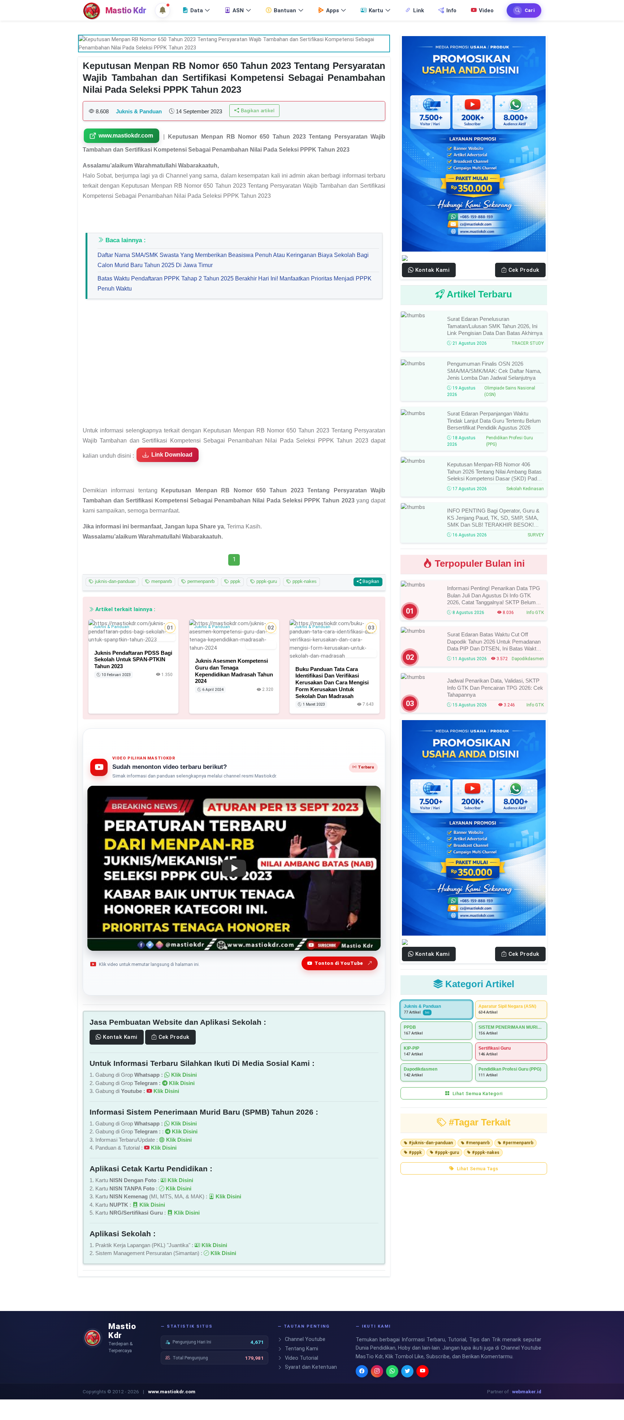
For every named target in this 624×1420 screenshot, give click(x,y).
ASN (238, 10)
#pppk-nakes (485, 1152)
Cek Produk (173, 1037)
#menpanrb (478, 1142)
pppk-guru (266, 581)
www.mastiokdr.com (126, 135)
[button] (162, 10)
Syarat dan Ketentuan (310, 1367)
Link (418, 10)
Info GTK (535, 612)
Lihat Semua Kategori (477, 1093)
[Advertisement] (234, 366)
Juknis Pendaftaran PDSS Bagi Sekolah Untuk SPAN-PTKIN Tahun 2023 (133, 659)
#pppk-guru (447, 1152)
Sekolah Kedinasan (525, 488)
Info (451, 10)
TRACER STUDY (527, 343)
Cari (530, 10)
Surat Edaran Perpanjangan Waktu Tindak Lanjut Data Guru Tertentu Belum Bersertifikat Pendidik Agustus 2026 (494, 420)
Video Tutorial (300, 1358)
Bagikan (370, 581)
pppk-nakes (304, 581)
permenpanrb (200, 581)
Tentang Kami (300, 1349)
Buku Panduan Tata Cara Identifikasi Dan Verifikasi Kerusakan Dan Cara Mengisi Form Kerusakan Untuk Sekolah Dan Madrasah (332, 682)
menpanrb (161, 581)
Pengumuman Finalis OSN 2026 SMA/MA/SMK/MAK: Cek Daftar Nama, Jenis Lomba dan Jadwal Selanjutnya (494, 371)
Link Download (171, 455)
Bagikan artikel (256, 110)
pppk (234, 581)
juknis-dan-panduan (114, 581)
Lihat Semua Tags (476, 1168)
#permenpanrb (518, 1142)
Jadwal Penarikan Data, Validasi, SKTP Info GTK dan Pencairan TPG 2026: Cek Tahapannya (495, 688)
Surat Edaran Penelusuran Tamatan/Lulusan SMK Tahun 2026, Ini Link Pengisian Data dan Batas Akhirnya (494, 326)
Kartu (376, 10)
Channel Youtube (304, 1339)
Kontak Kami (119, 1037)
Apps (332, 10)
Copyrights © (97, 1391)
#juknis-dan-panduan (431, 1142)
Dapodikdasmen (528, 658)
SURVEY (536, 534)
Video (486, 10)
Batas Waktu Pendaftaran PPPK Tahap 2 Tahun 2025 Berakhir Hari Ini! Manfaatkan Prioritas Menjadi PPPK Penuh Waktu (235, 283)
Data (196, 10)
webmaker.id (526, 1391)
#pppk (415, 1152)
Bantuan (285, 10)
